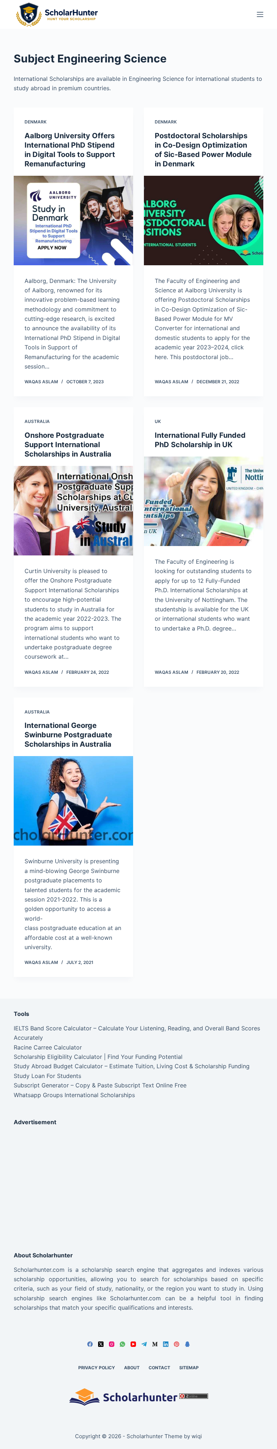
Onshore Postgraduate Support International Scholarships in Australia (68, 444)
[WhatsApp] (122, 1344)
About (132, 1367)
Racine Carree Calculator (48, 1047)
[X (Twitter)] (101, 1344)
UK (158, 421)
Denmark (36, 122)
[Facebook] (90, 1344)
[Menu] (260, 14)
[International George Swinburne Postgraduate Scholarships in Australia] (73, 801)
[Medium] (155, 1344)
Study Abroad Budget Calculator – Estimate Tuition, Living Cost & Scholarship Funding (132, 1066)
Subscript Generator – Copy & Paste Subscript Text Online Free (100, 1085)
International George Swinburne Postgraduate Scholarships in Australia (68, 734)
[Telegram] (144, 1344)
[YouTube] (133, 1344)
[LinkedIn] (165, 1344)
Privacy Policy (96, 1367)
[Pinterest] (176, 1344)
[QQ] (187, 1344)
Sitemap (189, 1367)
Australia (37, 421)
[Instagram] (111, 1344)
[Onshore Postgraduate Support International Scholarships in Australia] (73, 510)
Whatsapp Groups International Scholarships (74, 1095)
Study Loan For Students (47, 1075)
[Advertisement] (138, 1182)
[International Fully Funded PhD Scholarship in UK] (203, 501)
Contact (159, 1367)
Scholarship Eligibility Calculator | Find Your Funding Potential (98, 1056)
